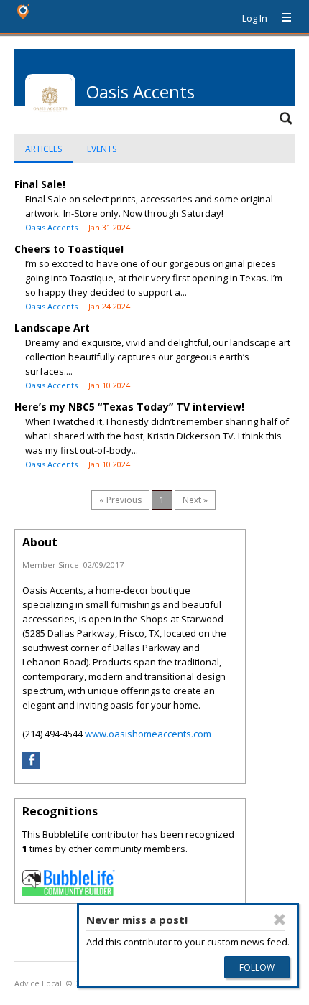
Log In (254, 17)
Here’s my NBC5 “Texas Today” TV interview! (129, 406)
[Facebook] (31, 765)
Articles (43, 149)
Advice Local (38, 983)
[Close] (279, 919)
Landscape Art (52, 328)
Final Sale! (39, 184)
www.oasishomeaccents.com (148, 733)
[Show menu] (281, 17)
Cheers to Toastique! (69, 249)
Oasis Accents (51, 227)
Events (101, 149)
